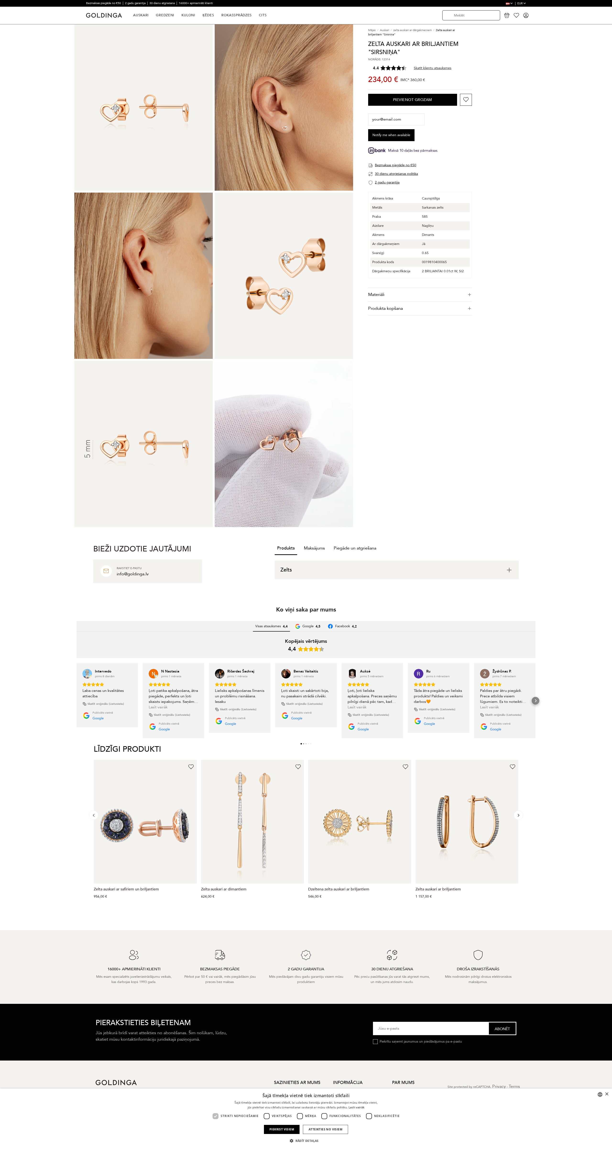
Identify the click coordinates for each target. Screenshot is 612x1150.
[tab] (420, 295)
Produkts (286, 548)
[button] (76, 701)
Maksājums (314, 548)
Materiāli (376, 295)
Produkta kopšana (385, 308)
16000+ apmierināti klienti (196, 3)
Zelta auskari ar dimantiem (223, 889)
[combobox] (600, 1094)
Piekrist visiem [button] (281, 1129)
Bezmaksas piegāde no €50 (104, 3)
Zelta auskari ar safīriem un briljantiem (126, 889)
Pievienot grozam (412, 99)
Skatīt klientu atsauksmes (432, 68)
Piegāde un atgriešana (355, 548)
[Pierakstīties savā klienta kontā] (526, 15)
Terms (514, 1086)
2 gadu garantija (135, 3)
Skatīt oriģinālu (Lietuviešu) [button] (105, 704)
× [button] (606, 1094)
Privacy (499, 1086)
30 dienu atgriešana (162, 3)
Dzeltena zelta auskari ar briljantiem (338, 889)
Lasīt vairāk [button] (158, 707)
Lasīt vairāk (357, 1107)
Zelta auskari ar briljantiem (438, 889)
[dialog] (306, 1119)
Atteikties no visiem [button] (325, 1129)
